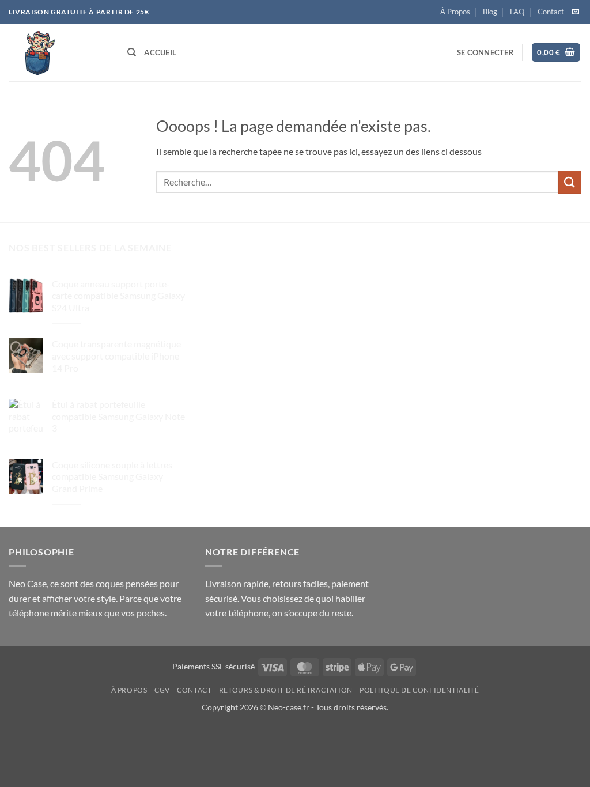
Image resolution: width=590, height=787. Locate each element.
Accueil (160, 52)
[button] (485, 52)
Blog (490, 11)
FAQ (517, 11)
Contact (551, 11)
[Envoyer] (569, 182)
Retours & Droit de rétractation (286, 690)
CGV (162, 690)
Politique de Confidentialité (419, 690)
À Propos (455, 11)
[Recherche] (131, 52)
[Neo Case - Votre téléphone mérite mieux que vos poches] (59, 52)
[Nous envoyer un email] (575, 12)
